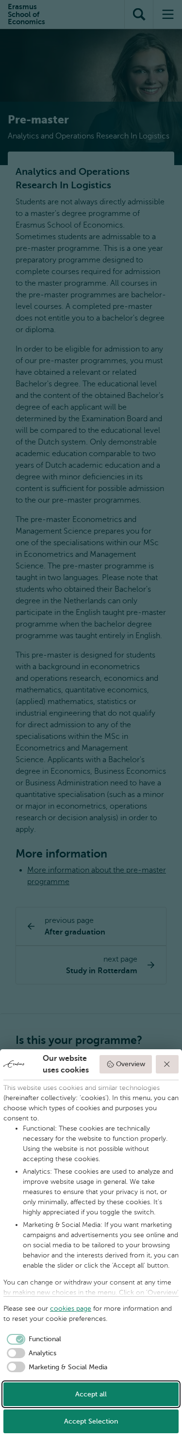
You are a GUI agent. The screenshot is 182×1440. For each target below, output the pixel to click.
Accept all (91, 1394)
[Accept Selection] (167, 1064)
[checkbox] (32, 1339)
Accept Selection (91, 1421)
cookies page (70, 1308)
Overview (130, 1064)
